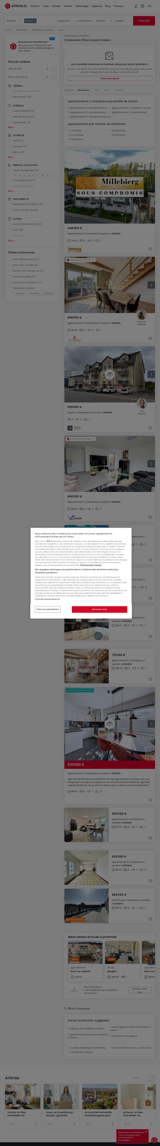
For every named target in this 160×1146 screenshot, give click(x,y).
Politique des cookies (91, 565)
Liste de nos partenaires (47, 599)
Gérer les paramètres (48, 609)
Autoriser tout (99, 609)
